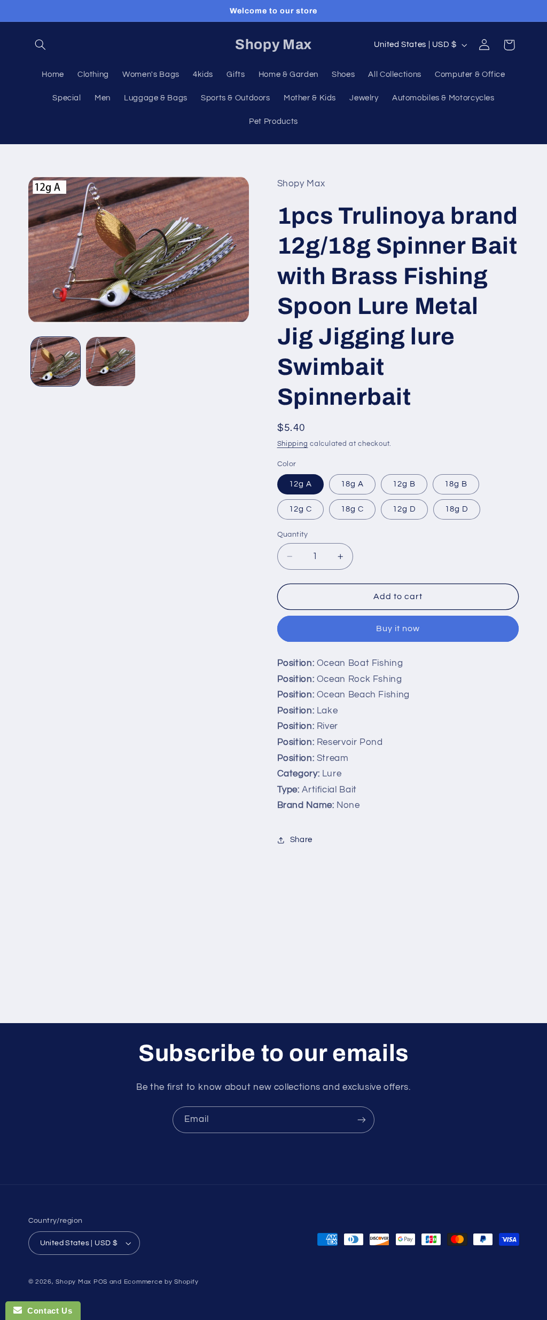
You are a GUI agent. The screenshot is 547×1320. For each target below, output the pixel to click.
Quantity (292, 534)
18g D (456, 509)
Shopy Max (73, 1282)
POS (100, 1282)
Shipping (292, 444)
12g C (300, 509)
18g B (455, 484)
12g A (300, 484)
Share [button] (301, 840)
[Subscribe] (361, 1119)
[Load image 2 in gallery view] (110, 361)
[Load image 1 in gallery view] (55, 361)
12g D (404, 509)
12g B (404, 484)
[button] (40, 45)
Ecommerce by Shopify (161, 1282)
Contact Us (47, 1310)
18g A (352, 484)
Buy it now (398, 628)
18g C (352, 509)
